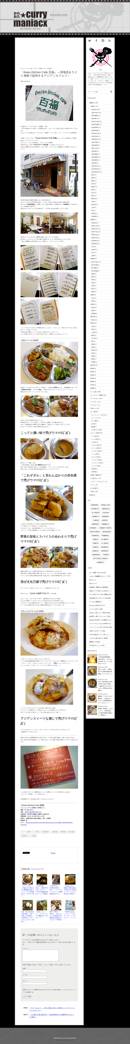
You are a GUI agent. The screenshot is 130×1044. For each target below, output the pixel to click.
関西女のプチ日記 (94, 642)
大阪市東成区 (94, 145)
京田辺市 (93, 249)
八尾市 (93, 207)
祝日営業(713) (95, 508)
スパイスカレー (94, 398)
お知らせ (92, 491)
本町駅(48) (105, 520)
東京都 (92, 323)
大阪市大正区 (94, 148)
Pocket (53, 853)
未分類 (91, 495)
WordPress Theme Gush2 (65, 1040)
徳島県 (92, 381)
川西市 (93, 285)
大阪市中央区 (94, 112)
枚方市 (93, 195)
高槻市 (93, 186)
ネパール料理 (26, 832)
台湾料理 (93, 471)
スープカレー (94, 402)
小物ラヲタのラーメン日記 (97, 631)
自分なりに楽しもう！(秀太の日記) (99, 612)
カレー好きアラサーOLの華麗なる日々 (100, 594)
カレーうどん (94, 417)
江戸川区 (93, 338)
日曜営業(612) (105, 508)
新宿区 (93, 344)
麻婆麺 (93, 426)
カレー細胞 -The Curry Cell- (97, 572)
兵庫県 (92, 258)
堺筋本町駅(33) (106, 531)
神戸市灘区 (94, 267)
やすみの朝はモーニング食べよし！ (100, 634)
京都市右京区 (94, 234)
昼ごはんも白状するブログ (97, 605)
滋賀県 (92, 295)
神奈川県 (92, 365)
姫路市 (93, 291)
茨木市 (93, 183)
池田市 (93, 177)
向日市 (93, 252)
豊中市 (93, 174)
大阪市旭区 (94, 163)
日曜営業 (63, 832)
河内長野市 (94, 216)
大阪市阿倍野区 (95, 124)
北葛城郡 (93, 313)
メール (25, 975)
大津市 (93, 298)
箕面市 (93, 180)
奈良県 (92, 304)
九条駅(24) (95, 547)
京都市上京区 (94, 225)
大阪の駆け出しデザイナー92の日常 (100, 598)
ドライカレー (94, 405)
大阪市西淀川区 (95, 169)
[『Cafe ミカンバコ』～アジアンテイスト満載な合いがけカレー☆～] (42, 901)
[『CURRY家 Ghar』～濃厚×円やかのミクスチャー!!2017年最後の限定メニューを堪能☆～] (42, 875)
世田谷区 (93, 350)
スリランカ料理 (95, 448)
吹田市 (93, 189)
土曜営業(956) (94, 505)
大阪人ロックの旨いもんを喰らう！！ (100, 591)
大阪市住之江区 (95, 133)
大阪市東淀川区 (95, 172)
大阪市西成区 (94, 130)
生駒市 (93, 310)
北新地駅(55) (105, 516)
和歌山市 (93, 320)
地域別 (91, 103)
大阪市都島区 (94, 154)
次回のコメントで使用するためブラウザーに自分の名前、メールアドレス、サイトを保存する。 (49, 991)
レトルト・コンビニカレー (97, 481)
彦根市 (93, 301)
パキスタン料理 (95, 445)
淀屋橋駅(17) (100, 562)
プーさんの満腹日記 (95, 601)
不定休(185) (105, 512)
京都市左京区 (94, 237)
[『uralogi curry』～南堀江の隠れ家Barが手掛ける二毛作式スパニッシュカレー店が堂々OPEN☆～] (70, 875)
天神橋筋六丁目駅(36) (105, 528)
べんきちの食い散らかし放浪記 (98, 638)
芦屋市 (93, 279)
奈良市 (93, 307)
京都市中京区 (94, 228)
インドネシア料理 (95, 460)
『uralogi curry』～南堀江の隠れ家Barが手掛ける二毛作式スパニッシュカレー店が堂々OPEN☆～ (70, 890)
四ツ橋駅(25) (104, 539)
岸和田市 (93, 213)
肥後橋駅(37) (105, 524)
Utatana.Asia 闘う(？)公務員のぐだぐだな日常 (103, 620)
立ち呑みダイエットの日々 (97, 645)
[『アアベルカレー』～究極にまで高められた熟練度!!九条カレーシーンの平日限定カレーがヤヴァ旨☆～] (27, 875)
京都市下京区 (94, 231)
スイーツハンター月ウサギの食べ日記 (100, 627)
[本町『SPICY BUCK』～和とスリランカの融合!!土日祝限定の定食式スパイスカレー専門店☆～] (56, 901)
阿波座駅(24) (104, 547)
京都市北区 (94, 222)
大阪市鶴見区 (94, 160)
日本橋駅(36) (92, 528)
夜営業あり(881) (105, 505)
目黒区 (93, 347)
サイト (24, 981)
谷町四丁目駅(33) (95, 531)
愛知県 (92, 368)
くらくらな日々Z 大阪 (95, 609)
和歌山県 (92, 316)
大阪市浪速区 (94, 127)
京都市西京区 (94, 240)
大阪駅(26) (95, 539)
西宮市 (93, 276)
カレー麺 (92, 411)
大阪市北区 (94, 109)
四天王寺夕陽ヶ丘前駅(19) (100, 558)
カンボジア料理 (95, 457)
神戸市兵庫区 (94, 265)
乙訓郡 (93, 255)
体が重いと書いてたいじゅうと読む (100, 616)
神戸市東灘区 (94, 271)
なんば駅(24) (104, 543)
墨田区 (93, 335)
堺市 (92, 210)
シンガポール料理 (95, 451)
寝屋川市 (93, 198)
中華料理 (93, 468)
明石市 (93, 288)
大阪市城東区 (94, 157)
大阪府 (92, 106)
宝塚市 (93, 282)
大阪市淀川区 (94, 166)
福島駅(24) (95, 551)
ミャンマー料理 (95, 466)
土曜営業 (54, 832)
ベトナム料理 (94, 454)
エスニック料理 (94, 433)
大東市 (93, 201)
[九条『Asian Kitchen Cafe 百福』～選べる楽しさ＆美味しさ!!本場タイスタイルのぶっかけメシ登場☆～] (27, 901)
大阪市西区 (45, 832)
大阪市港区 (94, 151)
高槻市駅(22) (104, 551)
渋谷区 (93, 329)
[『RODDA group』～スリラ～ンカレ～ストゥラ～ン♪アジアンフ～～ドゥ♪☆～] (70, 901)
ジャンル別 (92, 391)
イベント (92, 485)
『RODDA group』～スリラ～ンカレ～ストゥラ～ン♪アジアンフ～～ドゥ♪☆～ (70, 915)
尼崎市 (93, 273)
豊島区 (93, 359)
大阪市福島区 (94, 115)
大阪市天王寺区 (95, 121)
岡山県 (92, 378)
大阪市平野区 (94, 142)
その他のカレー (94, 478)
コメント (25, 948)
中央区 (93, 326)
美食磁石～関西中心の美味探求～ (99, 587)
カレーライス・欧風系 (96, 395)
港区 (92, 341)
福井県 (92, 375)
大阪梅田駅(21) (96, 554)
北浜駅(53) (96, 520)
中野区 (93, 356)
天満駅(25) (95, 543)
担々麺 (93, 423)
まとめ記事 (93, 488)
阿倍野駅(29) (95, 535)
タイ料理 (36, 832)
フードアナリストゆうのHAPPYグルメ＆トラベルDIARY (106, 623)
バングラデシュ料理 (96, 463)
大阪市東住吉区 (95, 139)
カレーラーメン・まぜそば (98, 415)
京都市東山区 (94, 243)
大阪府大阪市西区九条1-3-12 (33, 812)
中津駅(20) (106, 554)
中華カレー (93, 408)
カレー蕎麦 (94, 421)
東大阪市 (93, 204)
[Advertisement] (49, 51)
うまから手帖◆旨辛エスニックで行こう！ (102, 576)
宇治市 (93, 246)
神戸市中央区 (94, 262)
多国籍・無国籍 (94, 475)
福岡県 (92, 388)
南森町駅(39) (95, 524)
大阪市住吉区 (94, 136)
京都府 (92, 219)
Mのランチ (92, 580)
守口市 (93, 192)
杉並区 (93, 353)
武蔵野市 (93, 362)
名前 (24, 968)
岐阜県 (92, 371)
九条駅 (33, 836)
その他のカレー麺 (95, 429)
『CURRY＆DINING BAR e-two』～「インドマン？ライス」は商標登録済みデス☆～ (56, 890)
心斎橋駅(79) (95, 516)
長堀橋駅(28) (105, 535)
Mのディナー (93, 583)
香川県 (92, 385)
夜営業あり (25, 836)
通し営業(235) (96, 512)
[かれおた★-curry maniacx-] (65, 1)
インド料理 (94, 436)
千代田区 (93, 332)
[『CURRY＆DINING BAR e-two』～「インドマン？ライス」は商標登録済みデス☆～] (56, 875)
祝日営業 (71, 832)
